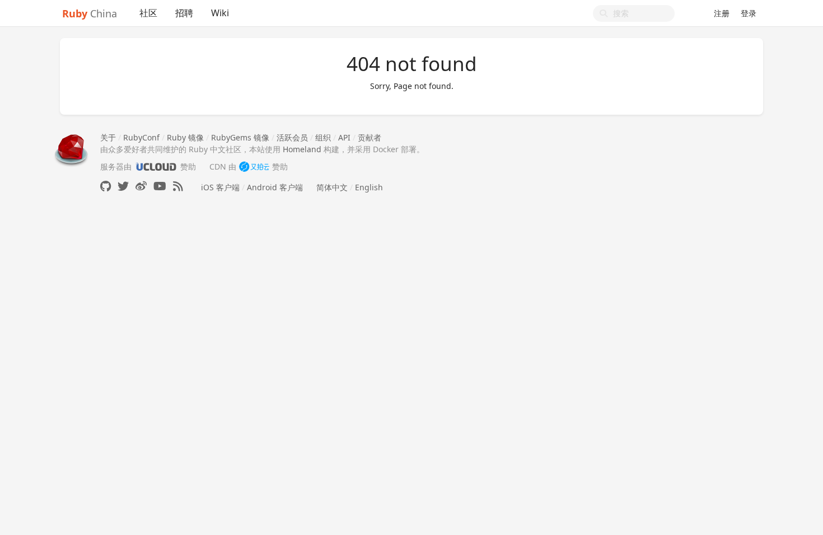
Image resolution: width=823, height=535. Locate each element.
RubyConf (141, 137)
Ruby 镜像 (185, 137)
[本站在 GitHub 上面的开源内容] (105, 186)
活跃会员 (292, 137)
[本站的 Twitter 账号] (123, 186)
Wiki (220, 13)
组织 (323, 137)
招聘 (184, 13)
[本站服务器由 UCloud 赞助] (156, 166)
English (369, 187)
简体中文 (332, 187)
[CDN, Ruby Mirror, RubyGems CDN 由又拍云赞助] (254, 166)
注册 (722, 13)
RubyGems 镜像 (240, 137)
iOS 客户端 (220, 187)
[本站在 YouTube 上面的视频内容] (159, 186)
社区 (148, 13)
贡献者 (369, 137)
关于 (108, 137)
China (89, 13)
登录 (748, 13)
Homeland (302, 149)
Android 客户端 (275, 187)
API (344, 137)
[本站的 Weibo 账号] (141, 186)
